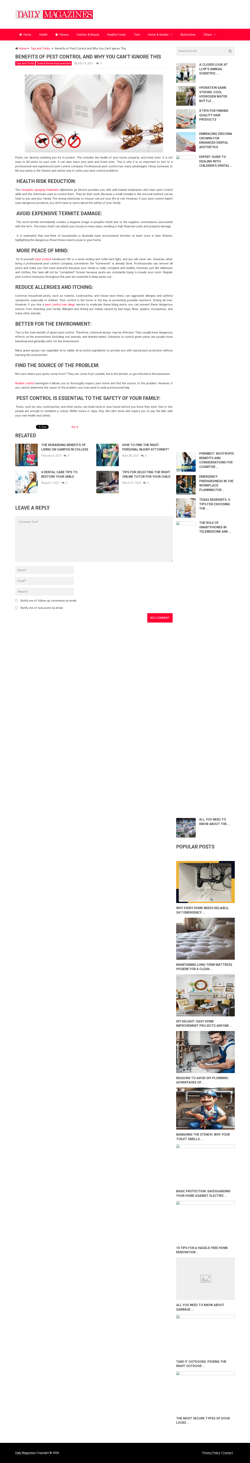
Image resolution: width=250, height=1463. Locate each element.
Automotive (188, 34)
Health (43, 34)
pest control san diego (60, 304)
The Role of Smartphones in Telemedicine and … (215, 527)
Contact (227, 1453)
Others (208, 34)
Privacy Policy (211, 1453)
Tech (137, 34)
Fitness (64, 34)
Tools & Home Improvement (54, 63)
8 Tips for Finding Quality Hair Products (213, 115)
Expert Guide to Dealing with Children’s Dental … (216, 161)
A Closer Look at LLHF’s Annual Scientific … (213, 69)
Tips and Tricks (25, 63)
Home (27, 34)
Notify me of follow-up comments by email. (49, 600)
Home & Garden (158, 34)
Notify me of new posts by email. (42, 608)
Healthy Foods (116, 34)
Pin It (75, 427)
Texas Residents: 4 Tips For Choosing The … (214, 504)
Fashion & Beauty (88, 34)
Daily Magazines (25, 1453)
